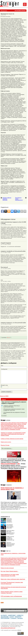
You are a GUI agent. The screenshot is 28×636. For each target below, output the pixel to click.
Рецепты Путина (5, 445)
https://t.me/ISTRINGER (8, 463)
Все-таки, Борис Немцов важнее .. (9, 571)
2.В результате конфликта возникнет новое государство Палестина (13, 410)
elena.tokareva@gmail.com (8, 628)
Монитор (18, 616)
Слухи (12, 616)
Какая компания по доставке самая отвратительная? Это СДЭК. (10, 575)
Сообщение (4, 369)
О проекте (13, 618)
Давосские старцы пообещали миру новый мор (13, 579)
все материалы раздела (20, 10)
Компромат (12, 615)
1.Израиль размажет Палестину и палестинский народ (11, 406)
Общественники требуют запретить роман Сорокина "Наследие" (11, 592)
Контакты (20, 618)
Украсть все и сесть (6, 442)
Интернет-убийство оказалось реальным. (7, 199)
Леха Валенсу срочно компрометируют (19, 199)
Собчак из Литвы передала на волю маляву (12, 438)
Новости (20, 615)
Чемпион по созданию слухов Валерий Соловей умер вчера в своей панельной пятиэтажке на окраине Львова (13, 434)
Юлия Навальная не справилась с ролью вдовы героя (12, 488)
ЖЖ (18, 463)
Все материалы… (7, 448)
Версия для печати (6, 16)
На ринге (4, 615)
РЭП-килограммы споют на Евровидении (11, 596)
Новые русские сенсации (7, 568)
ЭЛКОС (19, 630)
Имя (2, 365)
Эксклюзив (4, 616)
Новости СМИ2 (4, 396)
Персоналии (5, 618)
